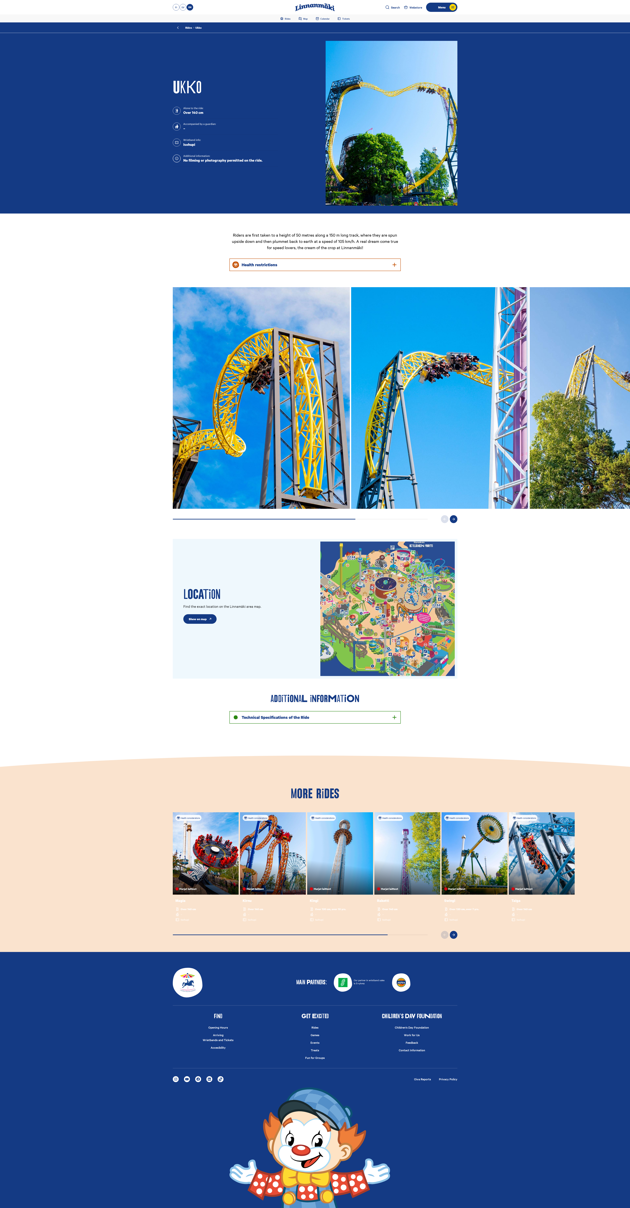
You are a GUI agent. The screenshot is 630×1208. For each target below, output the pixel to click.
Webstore (415, 7)
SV (183, 7)
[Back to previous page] (178, 28)
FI (176, 7)
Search (395, 7)
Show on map (198, 619)
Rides (188, 27)
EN (189, 7)
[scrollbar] (300, 519)
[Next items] (453, 519)
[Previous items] (444, 519)
